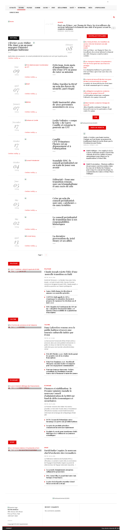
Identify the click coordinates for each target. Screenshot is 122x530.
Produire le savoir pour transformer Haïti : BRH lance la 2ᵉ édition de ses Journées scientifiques (61, 433)
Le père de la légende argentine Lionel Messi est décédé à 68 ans (60, 483)
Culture (45, 8)
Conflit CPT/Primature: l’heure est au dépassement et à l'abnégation (62, 144)
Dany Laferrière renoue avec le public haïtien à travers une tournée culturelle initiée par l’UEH (59, 331)
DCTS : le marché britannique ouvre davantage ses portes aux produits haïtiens (61, 421)
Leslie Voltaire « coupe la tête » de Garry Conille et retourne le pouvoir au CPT (65, 124)
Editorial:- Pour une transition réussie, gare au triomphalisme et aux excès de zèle (65, 183)
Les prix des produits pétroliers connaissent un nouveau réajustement (60, 426)
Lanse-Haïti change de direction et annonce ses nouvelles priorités (59, 292)
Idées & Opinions (62, 8)
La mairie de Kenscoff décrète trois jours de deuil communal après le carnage (97, 84)
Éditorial (21, 8)
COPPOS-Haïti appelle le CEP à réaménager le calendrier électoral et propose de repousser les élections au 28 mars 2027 (61, 300)
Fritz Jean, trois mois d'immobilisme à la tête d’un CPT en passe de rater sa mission (65, 68)
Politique (29, 8)
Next (114, 28)
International (82, 8)
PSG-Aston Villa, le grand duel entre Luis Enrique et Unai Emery (61, 477)
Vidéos (90, 8)
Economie (37, 8)
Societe (60, 22)
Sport (53, 8)
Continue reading (13, 58)
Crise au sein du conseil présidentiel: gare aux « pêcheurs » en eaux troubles (64, 202)
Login (111, 2)
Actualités (13, 8)
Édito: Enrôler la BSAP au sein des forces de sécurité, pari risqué (65, 86)
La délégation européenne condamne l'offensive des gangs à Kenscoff (96, 96)
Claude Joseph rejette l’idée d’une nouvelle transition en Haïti (60, 273)
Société (72, 8)
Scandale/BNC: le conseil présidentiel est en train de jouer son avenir (65, 164)
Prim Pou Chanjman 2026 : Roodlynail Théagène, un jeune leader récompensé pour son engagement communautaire (60, 364)
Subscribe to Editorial (9, 259)
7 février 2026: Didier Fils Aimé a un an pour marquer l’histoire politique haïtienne (20, 46)
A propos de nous (100, 8)
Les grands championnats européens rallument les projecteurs (59, 471)
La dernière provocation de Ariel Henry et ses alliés (64, 238)
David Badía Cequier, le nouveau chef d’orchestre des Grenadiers (60, 451)
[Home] (11, 21)
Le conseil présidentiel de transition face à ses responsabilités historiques (65, 221)
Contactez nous (14, 12)
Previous (112, 28)
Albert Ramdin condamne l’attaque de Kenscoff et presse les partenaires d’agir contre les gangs (97, 109)
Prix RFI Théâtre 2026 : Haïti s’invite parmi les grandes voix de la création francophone (62, 356)
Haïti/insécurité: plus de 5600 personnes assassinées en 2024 (64, 104)
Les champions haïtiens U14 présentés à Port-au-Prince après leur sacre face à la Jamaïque (97, 72)
